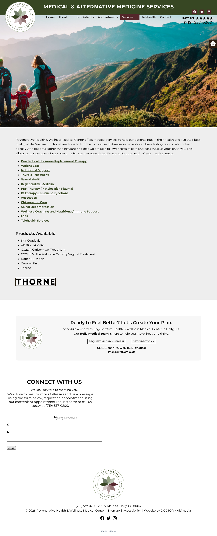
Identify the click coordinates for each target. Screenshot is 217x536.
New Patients (84, 17)
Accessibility (132, 510)
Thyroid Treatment (35, 175)
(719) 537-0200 (198, 22)
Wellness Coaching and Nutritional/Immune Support (60, 211)
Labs (24, 216)
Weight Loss (30, 166)
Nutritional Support (35, 170)
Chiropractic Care (34, 202)
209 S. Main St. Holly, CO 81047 (119, 506)
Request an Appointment (106, 341)
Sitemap (114, 510)
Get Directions (143, 341)
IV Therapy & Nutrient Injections (44, 193)
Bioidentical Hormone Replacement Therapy (54, 161)
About (62, 17)
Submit (11, 448)
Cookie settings (108, 531)
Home (50, 17)
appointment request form (55, 402)
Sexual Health (31, 179)
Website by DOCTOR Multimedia (167, 510)
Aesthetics (29, 197)
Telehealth (149, 17)
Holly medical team (94, 333)
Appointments (108, 17)
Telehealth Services (35, 220)
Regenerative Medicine (38, 184)
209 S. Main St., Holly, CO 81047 (127, 348)
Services (127, 17)
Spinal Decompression (37, 207)
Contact (165, 17)
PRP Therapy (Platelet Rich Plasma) (47, 188)
